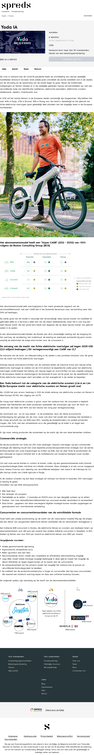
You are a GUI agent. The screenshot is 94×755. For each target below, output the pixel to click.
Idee (4, 68)
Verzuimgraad (83, 736)
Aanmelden (88, 15)
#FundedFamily (50, 667)
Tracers (11, 667)
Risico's (38, 68)
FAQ (43, 690)
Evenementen (47, 687)
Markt (15, 68)
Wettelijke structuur (52, 664)
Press (74, 667)
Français (11, 16)
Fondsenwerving (17, 11)
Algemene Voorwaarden (11, 738)
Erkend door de (55, 710)
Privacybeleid (47, 736)
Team (26, 68)
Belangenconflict (65, 736)
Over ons (76, 660)
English (4, 16)
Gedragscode (30, 736)
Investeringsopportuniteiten (19, 660)
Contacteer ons (79, 670)
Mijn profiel (13, 670)
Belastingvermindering (17, 664)
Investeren (5, 11)
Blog (43, 683)
